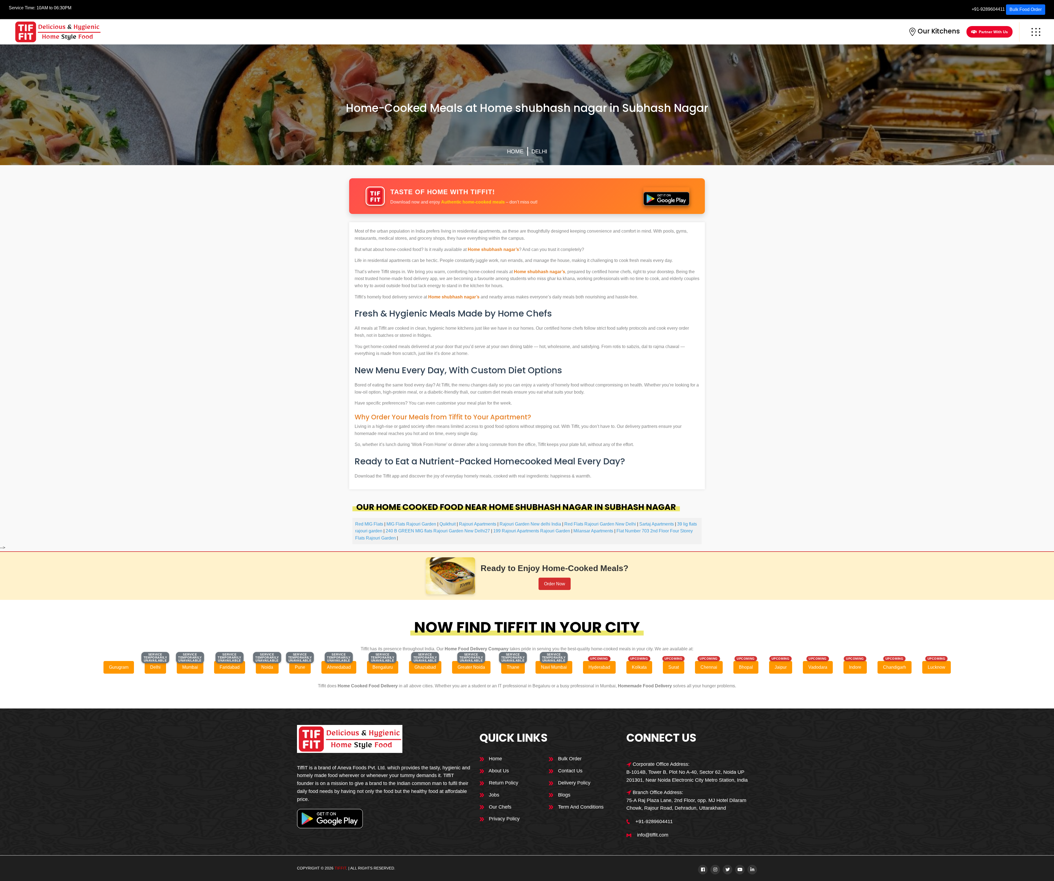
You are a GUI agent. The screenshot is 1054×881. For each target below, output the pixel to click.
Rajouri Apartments (477, 524)
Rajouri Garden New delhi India (530, 524)
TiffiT (340, 868)
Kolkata (639, 667)
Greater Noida (471, 667)
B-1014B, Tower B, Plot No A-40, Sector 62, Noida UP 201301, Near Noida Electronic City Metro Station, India (687, 776)
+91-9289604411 (988, 9)
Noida (267, 667)
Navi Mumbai (554, 667)
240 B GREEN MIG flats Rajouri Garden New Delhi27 (438, 531)
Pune (300, 667)
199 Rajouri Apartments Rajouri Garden (531, 531)
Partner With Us (993, 32)
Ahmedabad (339, 667)
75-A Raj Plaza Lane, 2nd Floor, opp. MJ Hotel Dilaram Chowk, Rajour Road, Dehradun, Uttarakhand (686, 804)
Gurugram (118, 667)
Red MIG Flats (369, 524)
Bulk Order (569, 758)
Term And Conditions (580, 807)
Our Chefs (499, 807)
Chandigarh (894, 667)
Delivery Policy (573, 783)
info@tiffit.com (652, 835)
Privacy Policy (503, 818)
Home (515, 151)
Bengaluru (382, 667)
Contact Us (569, 770)
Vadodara (817, 667)
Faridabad (230, 667)
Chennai (708, 667)
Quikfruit (447, 524)
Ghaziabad (425, 667)
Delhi (539, 151)
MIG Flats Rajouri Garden (411, 524)
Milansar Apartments (593, 531)
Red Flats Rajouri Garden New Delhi (600, 524)
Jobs (493, 795)
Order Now (554, 583)
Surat (673, 667)
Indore (855, 667)
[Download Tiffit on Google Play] (666, 196)
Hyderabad (599, 667)
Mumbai (190, 667)
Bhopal (746, 667)
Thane (513, 667)
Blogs (563, 795)
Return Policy (502, 783)
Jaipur (781, 667)
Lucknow (936, 667)
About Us (498, 770)
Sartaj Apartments (656, 524)
